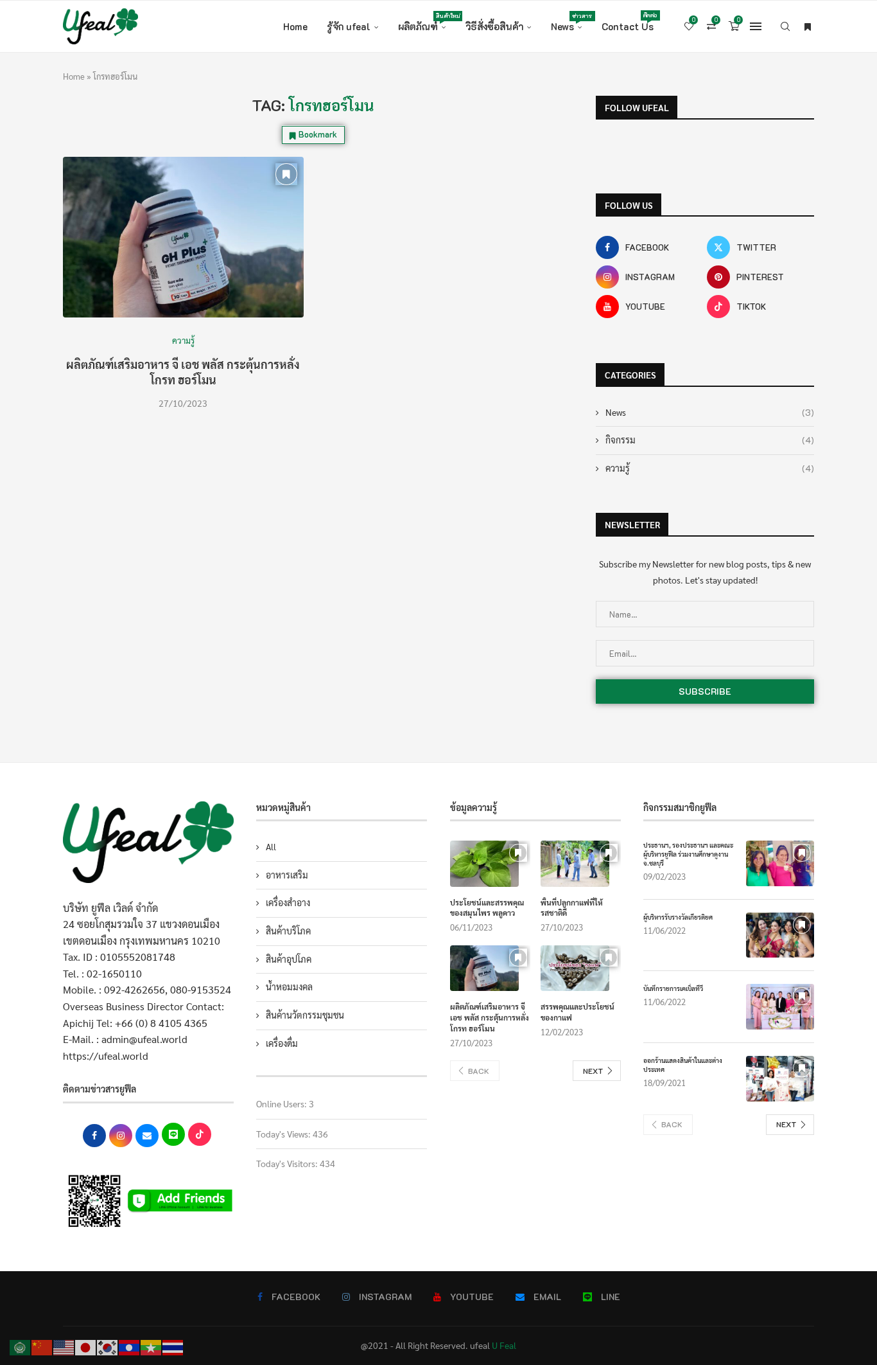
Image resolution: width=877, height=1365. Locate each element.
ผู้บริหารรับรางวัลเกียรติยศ (678, 917)
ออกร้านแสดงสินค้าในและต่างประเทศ (682, 1064)
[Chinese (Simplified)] (42, 1346)
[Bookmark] (807, 26)
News (566, 22)
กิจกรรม (709, 440)
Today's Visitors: (288, 1163)
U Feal (504, 1345)
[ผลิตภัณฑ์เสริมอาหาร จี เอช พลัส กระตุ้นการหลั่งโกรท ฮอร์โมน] (183, 237)
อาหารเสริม (287, 874)
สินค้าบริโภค (288, 930)
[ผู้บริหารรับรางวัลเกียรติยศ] (780, 935)
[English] (64, 1346)
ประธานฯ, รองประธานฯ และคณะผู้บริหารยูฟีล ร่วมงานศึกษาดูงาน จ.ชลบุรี (688, 854)
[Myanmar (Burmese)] (151, 1346)
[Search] (785, 26)
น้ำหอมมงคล (289, 986)
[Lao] (130, 1346)
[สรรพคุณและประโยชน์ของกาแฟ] (575, 968)
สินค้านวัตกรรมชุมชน (305, 1015)
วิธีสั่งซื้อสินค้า (494, 26)
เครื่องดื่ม (282, 1043)
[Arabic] (20, 1346)
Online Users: (282, 1103)
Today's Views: (284, 1133)
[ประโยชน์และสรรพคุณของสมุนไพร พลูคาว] (484, 863)
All (271, 846)
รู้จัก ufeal (348, 26)
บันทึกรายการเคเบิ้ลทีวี (673, 988)
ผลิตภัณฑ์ (422, 22)
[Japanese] (86, 1346)
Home (295, 26)
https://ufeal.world (105, 1055)
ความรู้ (709, 468)
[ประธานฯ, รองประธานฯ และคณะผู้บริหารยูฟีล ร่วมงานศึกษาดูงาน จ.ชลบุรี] (780, 863)
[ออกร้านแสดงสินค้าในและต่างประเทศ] (780, 1079)
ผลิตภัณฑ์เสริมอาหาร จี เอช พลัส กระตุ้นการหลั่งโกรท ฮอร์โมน (183, 372)
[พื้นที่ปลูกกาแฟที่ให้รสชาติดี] (575, 863)
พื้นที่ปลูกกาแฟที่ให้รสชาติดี (572, 907)
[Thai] (173, 1346)
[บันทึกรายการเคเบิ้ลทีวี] (780, 1007)
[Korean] (108, 1346)
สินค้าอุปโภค (288, 959)
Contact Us (628, 22)
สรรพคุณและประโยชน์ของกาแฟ (577, 1011)
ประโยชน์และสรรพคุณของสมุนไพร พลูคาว (487, 907)
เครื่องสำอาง (288, 902)
